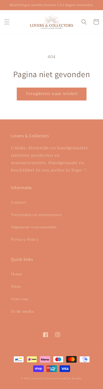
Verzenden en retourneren (36, 214)
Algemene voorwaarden (34, 227)
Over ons (20, 299)
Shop (16, 286)
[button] (7, 22)
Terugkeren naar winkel (52, 93)
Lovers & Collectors (44, 378)
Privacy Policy (25, 239)
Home (16, 274)
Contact (18, 202)
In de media (22, 311)
